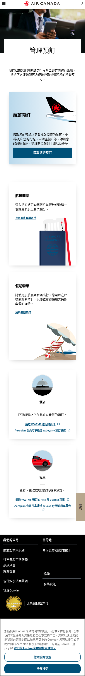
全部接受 (42, 669)
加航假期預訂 (23, 312)
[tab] (42, 404)
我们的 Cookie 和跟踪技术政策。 (35, 648)
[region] (42, 647)
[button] (3, 3)
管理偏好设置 (42, 657)
